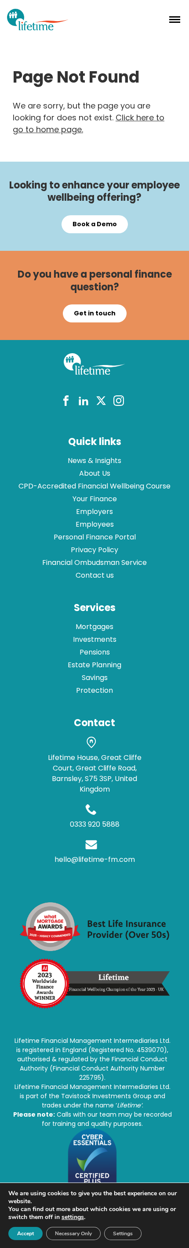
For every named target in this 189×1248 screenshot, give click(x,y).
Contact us (95, 575)
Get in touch (95, 313)
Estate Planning (94, 665)
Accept (25, 1233)
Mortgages (94, 627)
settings (73, 1217)
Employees (95, 524)
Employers (94, 511)
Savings (95, 678)
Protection (94, 690)
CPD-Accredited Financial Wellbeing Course (94, 486)
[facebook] (66, 402)
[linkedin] (83, 402)
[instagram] (118, 402)
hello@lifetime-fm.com (95, 859)
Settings (123, 1233)
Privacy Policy (94, 550)
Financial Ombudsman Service (94, 562)
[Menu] (174, 19)
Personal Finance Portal (95, 537)
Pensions (95, 652)
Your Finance (95, 499)
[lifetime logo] (38, 27)
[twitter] (101, 402)
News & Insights (94, 461)
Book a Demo (95, 224)
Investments (94, 639)
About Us (94, 473)
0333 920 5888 (95, 824)
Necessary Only (73, 1233)
